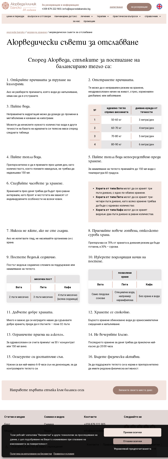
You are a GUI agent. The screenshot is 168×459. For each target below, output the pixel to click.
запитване (116, 6)
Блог (7, 424)
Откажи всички (132, 441)
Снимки (49, 424)
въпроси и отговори (39, 16)
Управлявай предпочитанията (132, 448)
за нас (76, 21)
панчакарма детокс (65, 16)
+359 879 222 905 (51, 8)
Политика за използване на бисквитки (31, 453)
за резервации (139, 6)
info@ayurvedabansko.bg (76, 8)
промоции (89, 21)
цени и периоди (15, 16)
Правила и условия (63, 453)
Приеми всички (132, 432)
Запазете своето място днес (135, 390)
